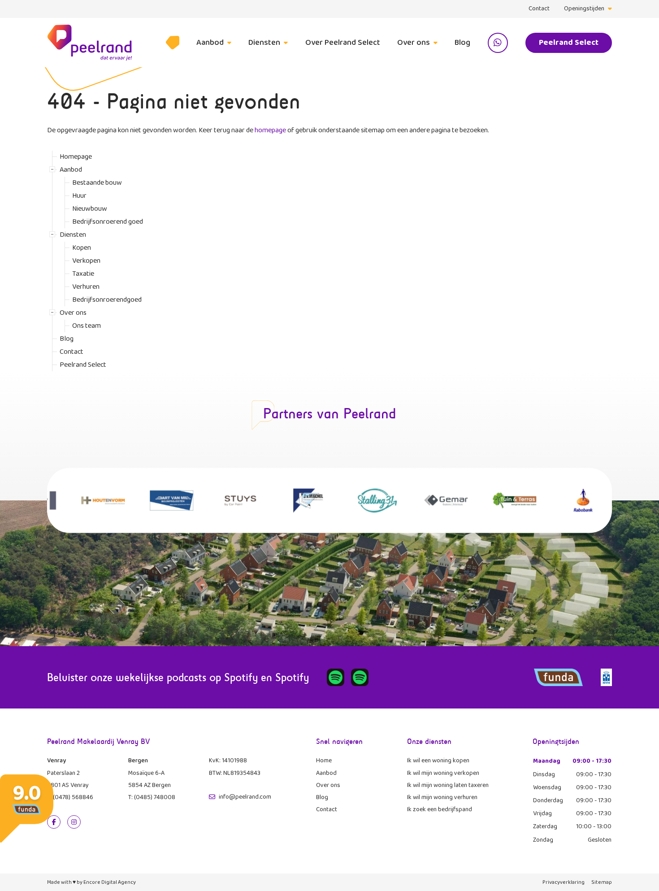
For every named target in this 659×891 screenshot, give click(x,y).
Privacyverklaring (563, 882)
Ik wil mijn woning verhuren (442, 797)
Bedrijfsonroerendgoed (107, 299)
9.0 (27, 793)
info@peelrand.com (245, 797)
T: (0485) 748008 (151, 797)
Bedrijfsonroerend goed (107, 221)
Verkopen (86, 260)
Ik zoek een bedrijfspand (439, 809)
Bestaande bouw (97, 182)
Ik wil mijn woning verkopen (443, 773)
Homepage (172, 42)
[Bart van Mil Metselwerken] (158, 500)
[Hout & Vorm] (89, 500)
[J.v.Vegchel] (295, 500)
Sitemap (601, 882)
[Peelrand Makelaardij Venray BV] (89, 43)
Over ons (413, 43)
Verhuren (86, 286)
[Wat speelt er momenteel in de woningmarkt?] (360, 677)
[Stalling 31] (364, 500)
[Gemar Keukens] (432, 500)
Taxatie (83, 273)
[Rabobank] (569, 500)
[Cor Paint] (226, 500)
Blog (462, 43)
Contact (539, 8)
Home (324, 760)
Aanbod (210, 43)
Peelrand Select (568, 42)
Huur (79, 195)
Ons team (86, 325)
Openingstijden (584, 8)
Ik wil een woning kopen (438, 760)
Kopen (81, 247)
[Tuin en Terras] (501, 500)
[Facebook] (54, 822)
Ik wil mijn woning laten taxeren (448, 785)
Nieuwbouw (89, 208)
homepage (270, 130)
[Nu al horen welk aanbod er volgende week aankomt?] (335, 677)
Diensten (264, 43)
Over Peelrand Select (342, 43)
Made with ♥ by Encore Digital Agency (91, 882)
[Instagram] (74, 822)
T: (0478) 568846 (70, 797)
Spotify (241, 677)
